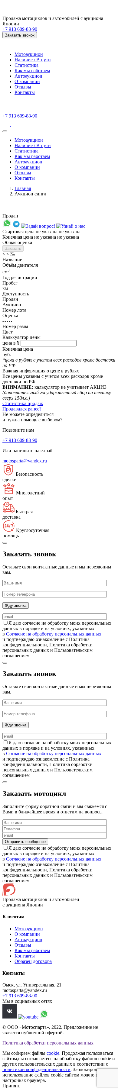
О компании (27, 81)
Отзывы (23, 86)
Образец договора (33, 961)
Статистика (26, 65)
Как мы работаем (32, 70)
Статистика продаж (22, 403)
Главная (23, 188)
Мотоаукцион (29, 54)
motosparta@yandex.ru (24, 460)
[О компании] (70, 226)
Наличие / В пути (33, 59)
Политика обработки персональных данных (47, 1042)
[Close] (4, 543)
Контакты (25, 92)
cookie (53, 1053)
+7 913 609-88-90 (19, 29)
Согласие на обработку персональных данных (53, 633)
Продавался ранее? (21, 408)
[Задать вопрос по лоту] (6, 226)
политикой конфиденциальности (36, 1069)
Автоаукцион (28, 76)
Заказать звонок (19, 35)
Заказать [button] (13, 248)
